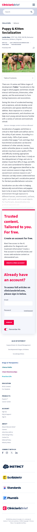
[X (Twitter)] (11, 453)
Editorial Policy (6, 440)
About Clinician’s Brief (8, 427)
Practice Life (7, 376)
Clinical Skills (7, 367)
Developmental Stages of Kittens (18, 349)
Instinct (5, 521)
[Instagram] (7, 453)
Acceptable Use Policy (20, 523)
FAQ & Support (6, 414)
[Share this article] (33, 48)
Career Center (6, 402)
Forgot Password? (28, 310)
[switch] (6, 329)
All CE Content (6, 386)
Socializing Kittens (18, 354)
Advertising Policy (7, 435)
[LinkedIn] (16, 453)
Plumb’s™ (5, 399)
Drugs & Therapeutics (10, 363)
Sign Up (4, 412)
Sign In (4, 417)
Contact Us (5, 437)
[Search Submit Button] (31, 12)
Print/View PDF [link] (6, 48)
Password (7, 310)
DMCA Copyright (24, 521)
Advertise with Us (7, 432)
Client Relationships (9, 372)
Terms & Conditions (14, 521)
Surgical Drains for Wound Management (18, 345)
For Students (6, 389)
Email (6, 300)
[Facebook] (2, 453)
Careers (4, 429)
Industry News (6, 442)
